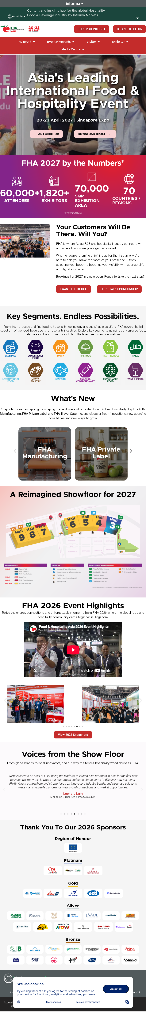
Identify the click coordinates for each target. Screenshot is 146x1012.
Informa (73, 3)
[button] (26, 42)
